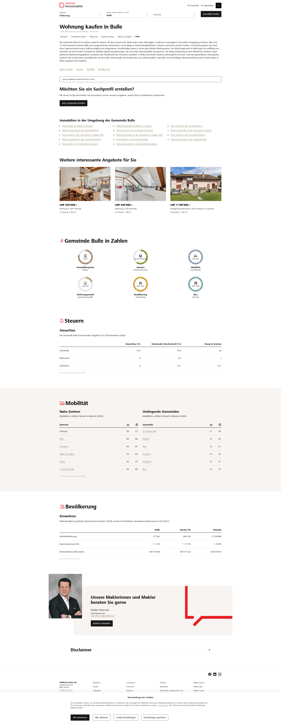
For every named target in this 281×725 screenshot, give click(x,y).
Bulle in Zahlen (66, 69)
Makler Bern (198, 687)
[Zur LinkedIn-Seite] (214, 674)
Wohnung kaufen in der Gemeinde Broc (80, 130)
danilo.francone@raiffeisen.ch (102, 616)
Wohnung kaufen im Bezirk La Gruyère (134, 126)
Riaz (144, 446)
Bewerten (96, 683)
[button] (218, 5)
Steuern (79, 69)
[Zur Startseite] (71, 5)
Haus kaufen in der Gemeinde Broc (187, 126)
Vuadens (147, 454)
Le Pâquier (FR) (149, 431)
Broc (145, 469)
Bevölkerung (104, 69)
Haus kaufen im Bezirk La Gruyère (77, 126)
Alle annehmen (80, 717)
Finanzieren (131, 683)
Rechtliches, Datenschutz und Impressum (171, 692)
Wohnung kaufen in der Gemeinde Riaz (189, 139)
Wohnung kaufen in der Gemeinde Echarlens (191, 130)
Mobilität (91, 69)
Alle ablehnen (101, 717)
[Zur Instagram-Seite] (219, 674)
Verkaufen (97, 691)
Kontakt (163, 683)
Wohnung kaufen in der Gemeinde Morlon (81, 139)
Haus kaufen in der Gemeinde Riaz (132, 139)
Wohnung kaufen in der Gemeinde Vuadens (136, 144)
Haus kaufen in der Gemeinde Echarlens (134, 130)
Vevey (62, 461)
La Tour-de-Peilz (67, 469)
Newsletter (164, 687)
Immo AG (130, 687)
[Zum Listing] (85, 184)
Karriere (130, 691)
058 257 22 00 (67, 690)
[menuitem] (193, 5)
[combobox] (126, 15)
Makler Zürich (198, 683)
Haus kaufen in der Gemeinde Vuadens (80, 144)
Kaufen (95, 687)
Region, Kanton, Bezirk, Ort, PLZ (118, 12)
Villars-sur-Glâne (67, 454)
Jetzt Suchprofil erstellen (73, 103)
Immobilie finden (211, 14)
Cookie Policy (163, 705)
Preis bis (157, 14)
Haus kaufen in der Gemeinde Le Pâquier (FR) (82, 135)
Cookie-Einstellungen (126, 717)
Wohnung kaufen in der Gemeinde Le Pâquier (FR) (139, 135)
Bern (62, 439)
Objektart (63, 12)
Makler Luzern (198, 691)
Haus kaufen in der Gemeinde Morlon (188, 135)
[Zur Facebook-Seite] (210, 674)
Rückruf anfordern (101, 623)
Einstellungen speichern (155, 717)
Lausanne (64, 446)
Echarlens (147, 461)
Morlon (146, 439)
